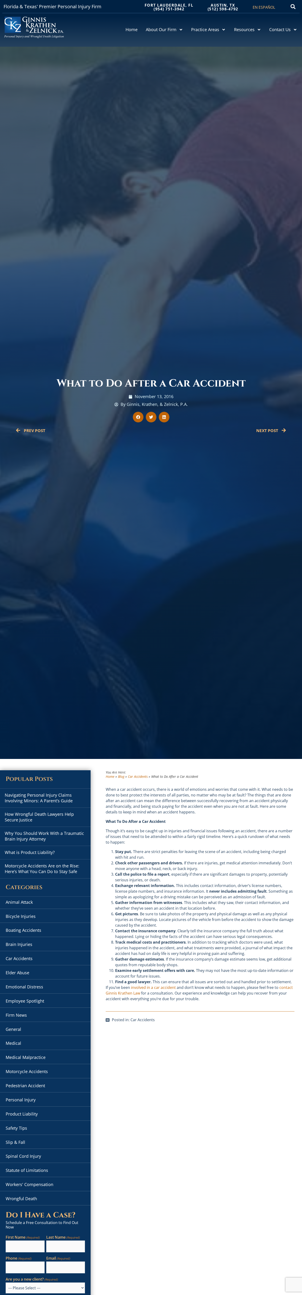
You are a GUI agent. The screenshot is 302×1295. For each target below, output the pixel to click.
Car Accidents (138, 776)
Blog (121, 776)
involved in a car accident (153, 987)
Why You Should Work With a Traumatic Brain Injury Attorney (44, 836)
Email (58, 1258)
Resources (244, 29)
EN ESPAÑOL (264, 7)
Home (132, 29)
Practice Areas (205, 29)
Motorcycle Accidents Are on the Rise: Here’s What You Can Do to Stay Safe (42, 868)
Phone (19, 1258)
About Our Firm (161, 29)
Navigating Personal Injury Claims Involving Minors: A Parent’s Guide (39, 798)
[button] (293, 6)
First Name (23, 1237)
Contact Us (280, 29)
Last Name (63, 1237)
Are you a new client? (32, 1279)
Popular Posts (29, 779)
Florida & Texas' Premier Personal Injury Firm (52, 6)
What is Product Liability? (30, 852)
